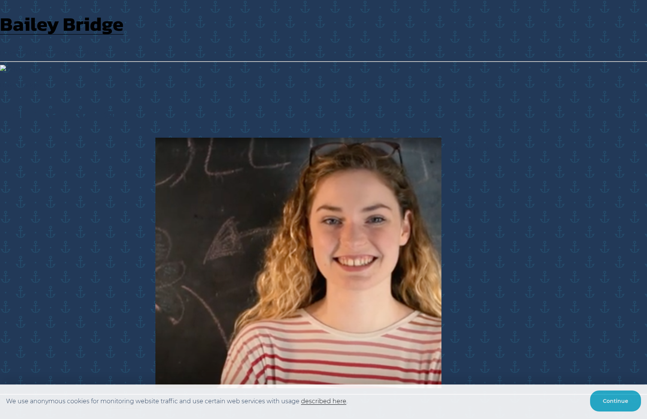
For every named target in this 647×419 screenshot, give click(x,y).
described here (323, 401)
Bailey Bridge (62, 24)
